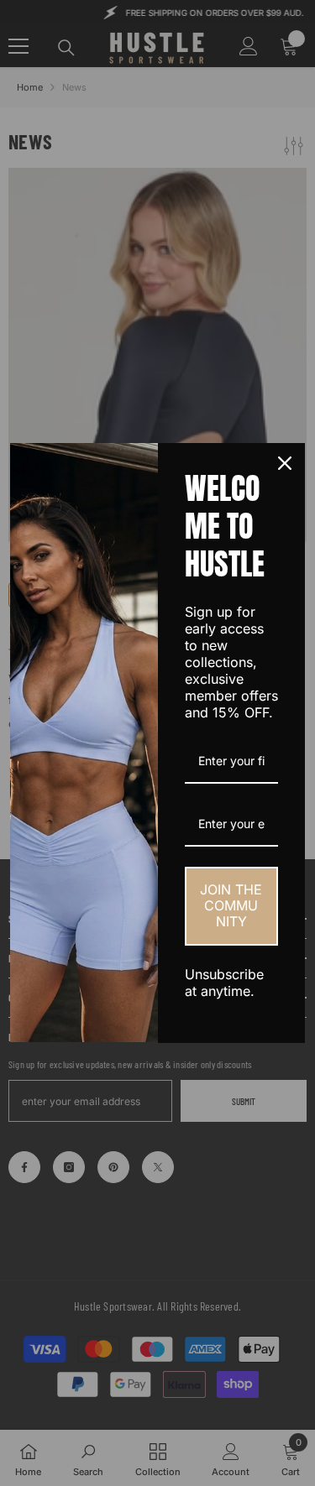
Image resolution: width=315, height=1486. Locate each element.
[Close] (285, 463)
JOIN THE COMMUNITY (231, 905)
